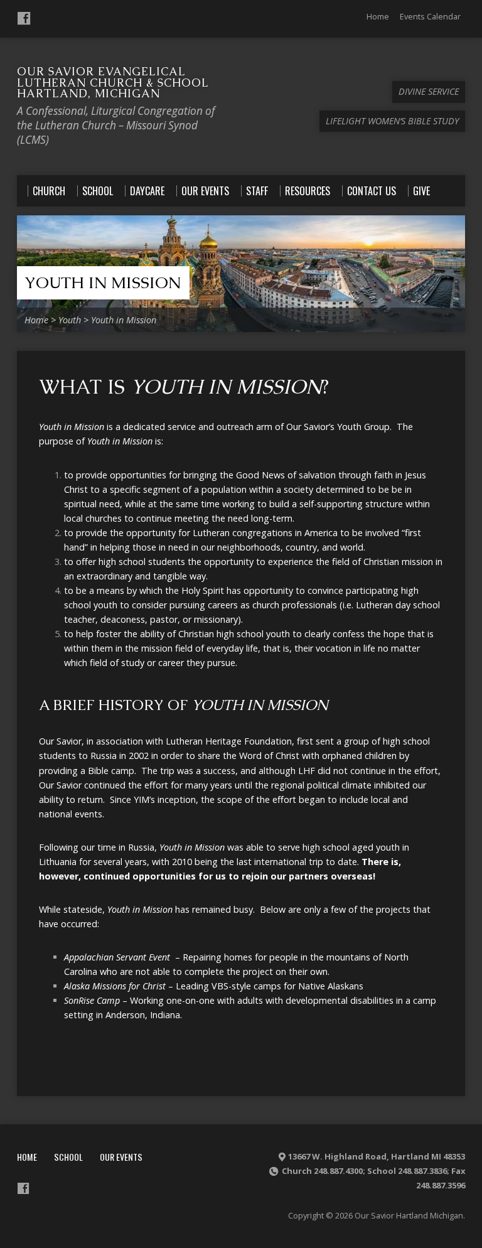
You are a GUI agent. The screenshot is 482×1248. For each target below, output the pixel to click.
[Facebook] (24, 18)
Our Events (121, 1156)
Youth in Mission (102, 282)
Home (378, 16)
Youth (69, 320)
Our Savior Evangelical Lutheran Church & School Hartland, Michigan (112, 82)
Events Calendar (430, 16)
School (68, 1156)
